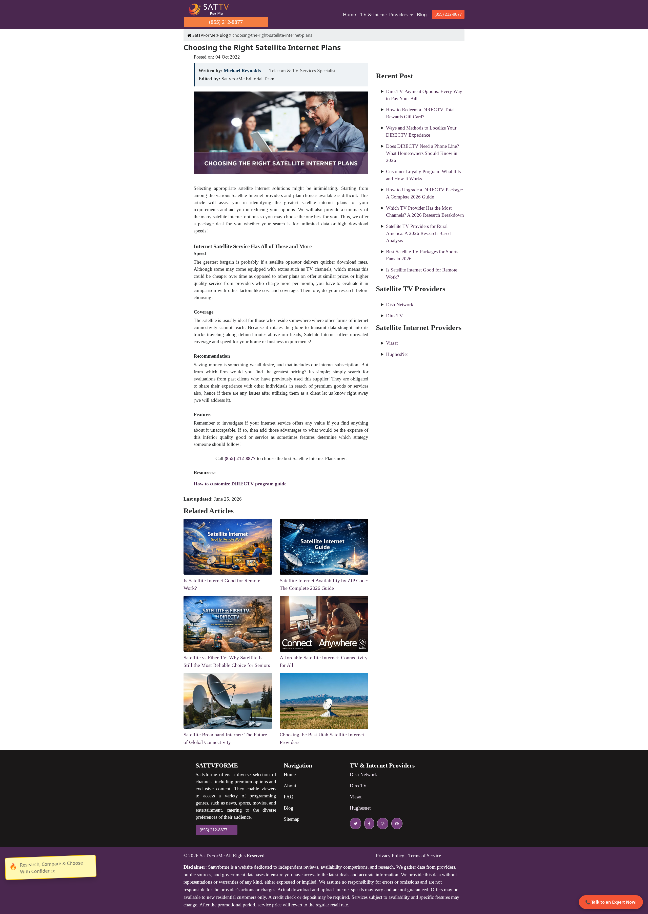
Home (350, 14)
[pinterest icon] (395, 823)
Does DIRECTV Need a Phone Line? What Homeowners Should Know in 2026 (422, 153)
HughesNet (397, 354)
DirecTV (394, 315)
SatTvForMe (212, 855)
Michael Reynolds (242, 70)
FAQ (288, 796)
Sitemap (291, 819)
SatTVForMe (203, 35)
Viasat (392, 343)
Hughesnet (360, 808)
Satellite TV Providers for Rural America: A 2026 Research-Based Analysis (418, 233)
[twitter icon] (355, 823)
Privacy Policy (390, 855)
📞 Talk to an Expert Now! (611, 902)
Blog (422, 14)
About (290, 785)
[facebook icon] (368, 823)
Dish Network (399, 304)
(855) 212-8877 (226, 22)
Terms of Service (424, 855)
